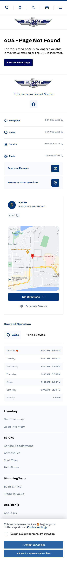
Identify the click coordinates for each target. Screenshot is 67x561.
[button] (6, 8)
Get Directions (33, 298)
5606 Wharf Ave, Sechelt (31, 206)
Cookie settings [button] (37, 527)
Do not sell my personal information (32, 534)
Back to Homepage (18, 62)
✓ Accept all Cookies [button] (33, 545)
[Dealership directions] (33, 258)
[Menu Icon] (60, 8)
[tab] (12, 335)
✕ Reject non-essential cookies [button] (34, 553)
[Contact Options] (47, 8)
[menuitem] (33, 421)
